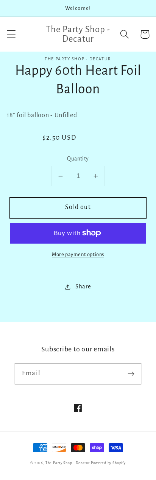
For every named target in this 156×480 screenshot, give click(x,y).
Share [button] (83, 286)
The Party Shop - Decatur (67, 463)
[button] (12, 34)
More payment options (78, 254)
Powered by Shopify (108, 463)
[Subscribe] (131, 374)
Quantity (78, 159)
